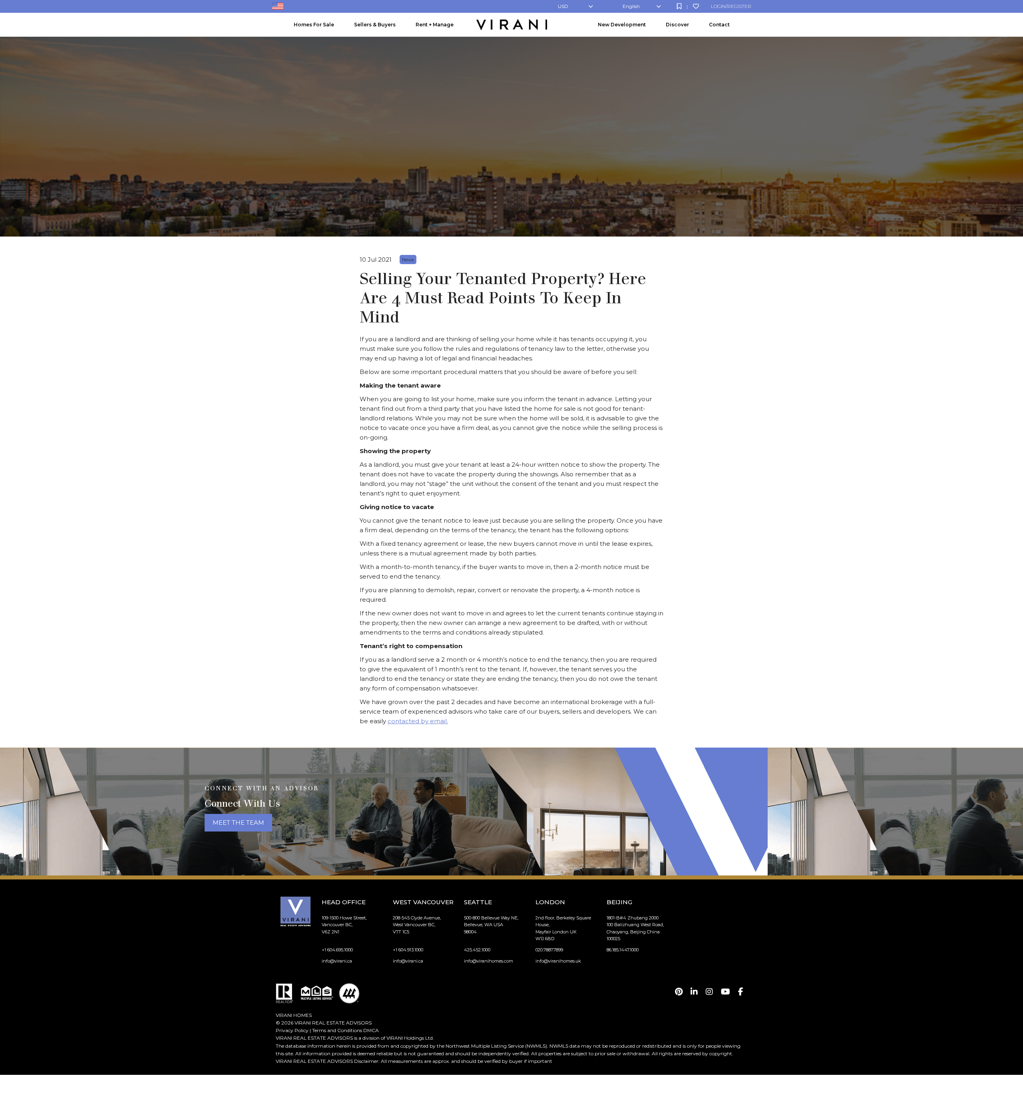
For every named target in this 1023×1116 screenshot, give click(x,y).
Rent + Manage (435, 25)
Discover (677, 25)
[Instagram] (709, 991)
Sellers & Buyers (375, 25)
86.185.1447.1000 (623, 950)
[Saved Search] (679, 6)
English (631, 6)
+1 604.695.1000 (337, 950)
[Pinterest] (679, 991)
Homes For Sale (314, 25)
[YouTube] (725, 991)
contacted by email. (418, 721)
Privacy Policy (292, 1030)
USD (563, 6)
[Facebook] (740, 991)
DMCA (371, 1030)
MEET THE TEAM (238, 822)
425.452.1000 (477, 950)
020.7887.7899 (549, 950)
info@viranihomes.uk (558, 961)
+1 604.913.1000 (408, 950)
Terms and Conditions (337, 1030)
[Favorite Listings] (696, 6)
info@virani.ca (337, 961)
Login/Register (731, 6)
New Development (622, 25)
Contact (719, 25)
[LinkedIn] (694, 991)
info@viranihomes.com (488, 961)
